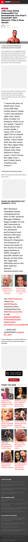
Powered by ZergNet (22, 385)
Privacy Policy (7, 536)
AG (9, 25)
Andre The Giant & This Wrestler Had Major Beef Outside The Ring (20, 424)
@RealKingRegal (12, 317)
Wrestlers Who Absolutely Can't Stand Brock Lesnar (20, 445)
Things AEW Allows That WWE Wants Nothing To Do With (7, 424)
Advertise (14, 536)
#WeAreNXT (10, 322)
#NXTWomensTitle (13, 312)
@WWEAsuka (10, 304)
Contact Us (21, 536)
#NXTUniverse (15, 299)
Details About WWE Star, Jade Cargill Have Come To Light (7, 403)
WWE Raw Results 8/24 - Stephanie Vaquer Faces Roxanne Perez (20, 403)
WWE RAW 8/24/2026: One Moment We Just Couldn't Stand (6, 445)
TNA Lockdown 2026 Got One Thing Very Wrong (7, 465)
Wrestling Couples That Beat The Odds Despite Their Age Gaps (20, 466)
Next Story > (14, 380)
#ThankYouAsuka (12, 319)
